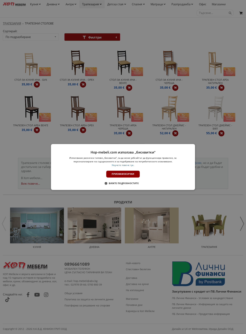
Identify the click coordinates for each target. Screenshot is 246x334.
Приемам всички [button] (123, 173)
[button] (123, 183)
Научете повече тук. (123, 165)
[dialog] (123, 167)
